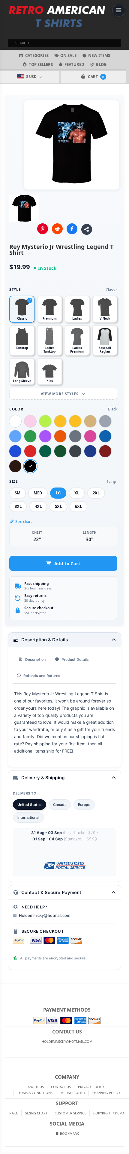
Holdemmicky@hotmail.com (44, 915)
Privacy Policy (91, 1086)
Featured (74, 64)
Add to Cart (67, 563)
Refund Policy (72, 1092)
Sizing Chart (36, 1113)
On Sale (68, 55)
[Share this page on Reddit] (57, 228)
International (28, 817)
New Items (99, 55)
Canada (60, 804)
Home (4, 988)
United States (29, 804)
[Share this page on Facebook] (72, 228)
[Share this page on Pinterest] (42, 228)
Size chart (23, 521)
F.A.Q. (13, 1113)
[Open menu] (118, 10)
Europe (84, 804)
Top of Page (125, 988)
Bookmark (69, 1133)
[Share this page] (86, 229)
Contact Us (61, 1086)
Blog (101, 64)
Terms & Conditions (34, 1092)
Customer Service (70, 1113)
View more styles (60, 393)
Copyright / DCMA (108, 1113)
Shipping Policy (106, 1092)
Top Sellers (41, 64)
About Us (36, 1086)
